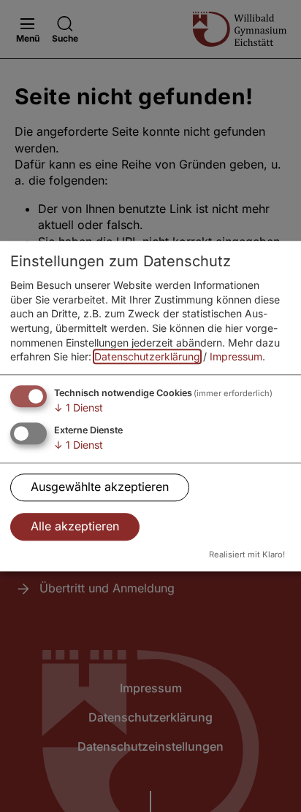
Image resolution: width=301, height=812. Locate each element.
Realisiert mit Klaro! (247, 555)
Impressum (236, 357)
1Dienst (78, 407)
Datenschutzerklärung (147, 357)
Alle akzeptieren (75, 526)
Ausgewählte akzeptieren (100, 486)
